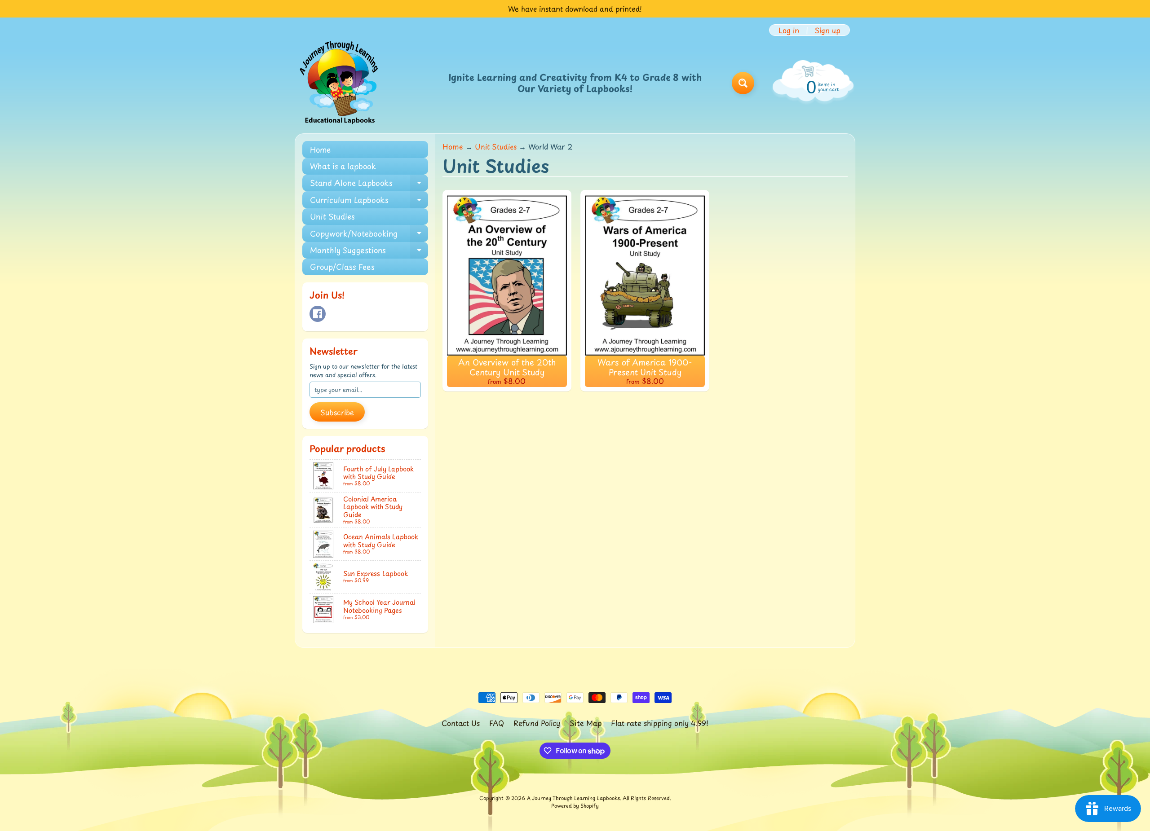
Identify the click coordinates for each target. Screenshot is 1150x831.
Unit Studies (332, 216)
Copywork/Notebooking (369, 235)
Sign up (827, 30)
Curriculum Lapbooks (369, 201)
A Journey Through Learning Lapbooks (573, 798)
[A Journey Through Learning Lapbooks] (340, 83)
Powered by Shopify (575, 805)
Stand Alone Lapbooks (369, 184)
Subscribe (337, 412)
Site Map (586, 722)
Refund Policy (536, 722)
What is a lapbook (343, 166)
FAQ (496, 722)
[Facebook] (318, 314)
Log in (788, 30)
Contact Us (461, 722)
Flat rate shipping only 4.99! (659, 722)
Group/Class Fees (342, 267)
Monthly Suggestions (369, 251)
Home (320, 149)
